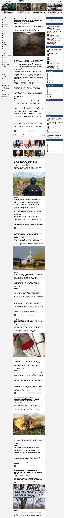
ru (63, 1)
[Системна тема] (3, 1)
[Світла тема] (1, 1)
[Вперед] (63, 9)
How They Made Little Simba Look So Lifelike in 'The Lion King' (28, 157)
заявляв (16, 123)
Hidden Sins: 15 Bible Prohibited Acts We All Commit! (18, 157)
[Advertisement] (55, 107)
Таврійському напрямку (34, 457)
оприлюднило (29, 386)
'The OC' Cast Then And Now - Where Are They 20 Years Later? (39, 147)
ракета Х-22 (29, 303)
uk (60, 1)
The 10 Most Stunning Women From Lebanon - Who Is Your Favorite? (29, 147)
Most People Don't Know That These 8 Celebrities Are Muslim (39, 157)
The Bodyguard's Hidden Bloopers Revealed (17, 147)
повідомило (28, 240)
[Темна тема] (5, 1)
